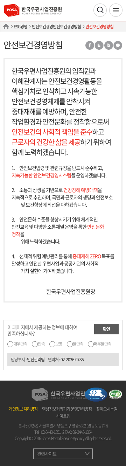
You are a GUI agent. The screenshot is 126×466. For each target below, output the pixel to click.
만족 (41, 344)
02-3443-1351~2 (52, 432)
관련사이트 (46, 453)
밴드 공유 (108, 45)
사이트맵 (63, 416)
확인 (106, 329)
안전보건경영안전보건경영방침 (56, 26)
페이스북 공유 (89, 45)
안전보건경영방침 (99, 26)
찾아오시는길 (106, 409)
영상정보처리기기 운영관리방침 (67, 409)
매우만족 (20, 344)
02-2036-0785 (72, 359)
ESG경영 (20, 26)
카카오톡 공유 (117, 45)
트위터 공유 (99, 45)
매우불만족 (102, 344)
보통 (58, 344)
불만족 (78, 344)
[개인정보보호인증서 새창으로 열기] (96, 394)
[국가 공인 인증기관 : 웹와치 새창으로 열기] (115, 394)
